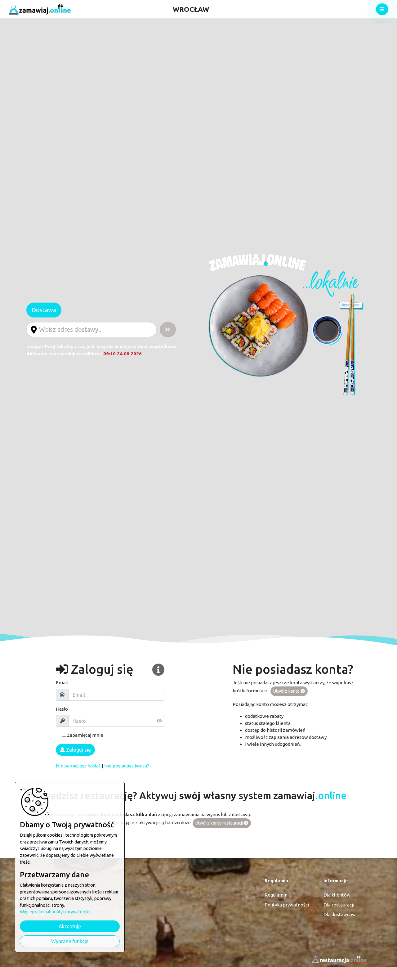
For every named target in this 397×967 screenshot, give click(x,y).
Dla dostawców (339, 914)
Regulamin (276, 894)
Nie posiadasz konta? (126, 765)
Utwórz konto (287, 691)
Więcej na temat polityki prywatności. (55, 911)
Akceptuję (70, 926)
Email (62, 682)
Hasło (62, 709)
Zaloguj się (78, 750)
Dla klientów (336, 894)
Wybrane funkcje (69, 941)
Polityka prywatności (287, 904)
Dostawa (44, 309)
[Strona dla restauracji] (337, 959)
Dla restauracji (338, 904)
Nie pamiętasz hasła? (78, 765)
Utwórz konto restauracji (219, 823)
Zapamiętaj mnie (84, 735)
